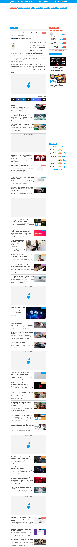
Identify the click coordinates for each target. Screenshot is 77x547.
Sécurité (63, 4)
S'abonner (65, 1)
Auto (34, 4)
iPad (13, 4)
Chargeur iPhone (40, 7)
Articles (26, 1)
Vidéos (40, 1)
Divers (67, 4)
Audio (24, 4)
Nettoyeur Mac (47, 7)
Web (55, 4)
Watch (19, 4)
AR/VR (31, 4)
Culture (59, 4)
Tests (22, 1)
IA (49, 4)
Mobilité (27, 4)
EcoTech (46, 4)
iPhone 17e (52, 149)
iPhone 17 (52, 160)
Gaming (42, 4)
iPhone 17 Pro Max (53, 153)
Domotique (38, 4)
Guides (36, 1)
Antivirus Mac (27, 7)
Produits (31, 1)
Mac (15, 4)
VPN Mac (33, 7)
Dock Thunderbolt (63, 7)
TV (21, 4)
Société (52, 4)
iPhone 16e (52, 166)
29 (27, 38)
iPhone (10, 4)
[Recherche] (49, 1)
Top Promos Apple (13, 7)
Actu (19, 1)
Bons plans (45, 1)
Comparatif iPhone (55, 7)
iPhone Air (52, 163)
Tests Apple (21, 7)
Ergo (13, 35)
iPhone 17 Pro (53, 156)
